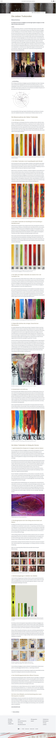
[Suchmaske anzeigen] (52, 1)
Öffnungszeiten (34, 719)
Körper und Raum (16, 711)
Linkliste (44, 724)
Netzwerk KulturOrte (22, 721)
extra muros (38, 12)
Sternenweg (20, 722)
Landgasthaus (11, 723)
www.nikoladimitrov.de (15, 706)
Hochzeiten (10, 720)
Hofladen (10, 722)
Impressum (27, 728)
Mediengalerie (45, 721)
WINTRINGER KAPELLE (28, 1)
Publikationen (46, 719)
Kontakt (36, 728)
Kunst (35, 12)
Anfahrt (32, 721)
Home (32, 12)
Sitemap (44, 722)
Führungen (10, 719)
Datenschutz (32, 728)
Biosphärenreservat (22, 724)
